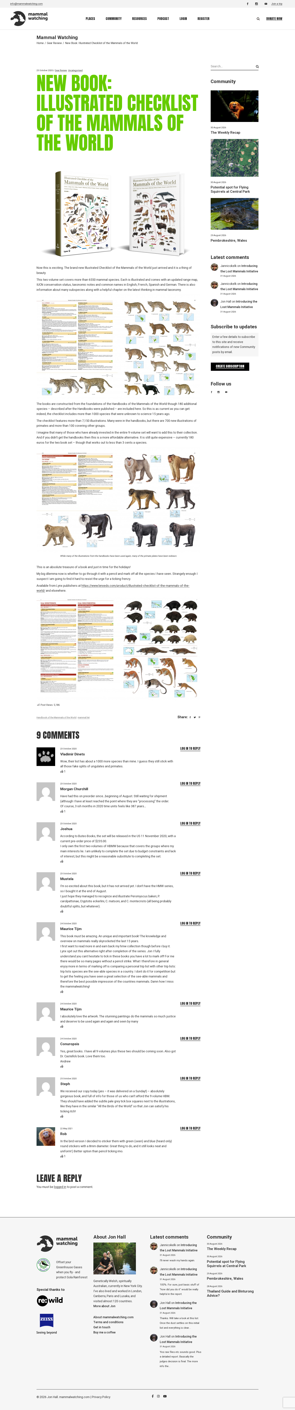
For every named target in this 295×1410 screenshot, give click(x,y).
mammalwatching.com (74, 1397)
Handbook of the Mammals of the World (56, 717)
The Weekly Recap (225, 132)
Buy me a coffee (104, 1332)
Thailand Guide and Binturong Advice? (230, 1293)
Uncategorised (75, 70)
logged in (60, 1187)
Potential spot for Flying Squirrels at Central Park (230, 189)
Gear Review (54, 43)
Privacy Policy (101, 1397)
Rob (63, 1134)
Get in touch (101, 1327)
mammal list (84, 717)
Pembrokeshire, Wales (229, 240)
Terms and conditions (108, 1322)
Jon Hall (225, 301)
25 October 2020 (68, 1078)
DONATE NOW (274, 18)
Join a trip (276, 4)
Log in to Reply (190, 748)
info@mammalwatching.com (26, 4)
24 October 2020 (68, 923)
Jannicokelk (228, 266)
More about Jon (104, 1306)
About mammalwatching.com (113, 1317)
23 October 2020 (45, 70)
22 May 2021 (66, 1128)
